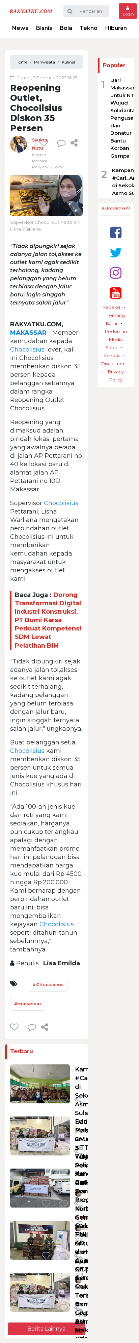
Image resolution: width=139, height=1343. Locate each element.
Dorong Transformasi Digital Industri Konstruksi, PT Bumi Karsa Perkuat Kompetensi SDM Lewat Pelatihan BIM (48, 620)
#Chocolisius (48, 984)
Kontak (111, 355)
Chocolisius (27, 349)
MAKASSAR (28, 332)
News (20, 28)
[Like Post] (44, 143)
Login (128, 13)
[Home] (30, 11)
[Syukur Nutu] (18, 144)
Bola (66, 28)
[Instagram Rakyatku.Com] (116, 272)
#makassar (27, 1003)
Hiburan (116, 28)
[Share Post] (74, 143)
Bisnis (44, 28)
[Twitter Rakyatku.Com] (116, 252)
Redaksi (111, 307)
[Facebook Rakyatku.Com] (116, 232)
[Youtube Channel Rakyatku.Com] (116, 292)
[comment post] (61, 143)
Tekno (89, 28)
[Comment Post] (63, 1100)
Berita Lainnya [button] (46, 1329)
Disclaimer (112, 363)
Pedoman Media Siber (116, 339)
